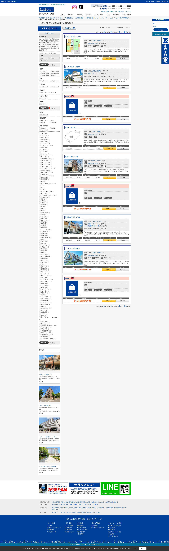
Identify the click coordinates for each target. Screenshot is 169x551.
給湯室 (43, 239)
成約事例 (111, 534)
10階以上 (44, 201)
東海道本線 (91, 43)
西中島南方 (73, 512)
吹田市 (73, 502)
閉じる (143, 548)
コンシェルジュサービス (48, 338)
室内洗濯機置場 (46, 237)
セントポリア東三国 (45, 405)
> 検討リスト (113, 11)
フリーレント (45, 272)
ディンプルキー (46, 327)
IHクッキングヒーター (48, 168)
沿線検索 (69, 527)
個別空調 (44, 227)
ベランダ (44, 151)
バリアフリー (45, 245)
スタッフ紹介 (98, 14)
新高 (80, 505)
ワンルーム (44, 71)
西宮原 (54, 505)
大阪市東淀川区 (65, 502)
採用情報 (80, 534)
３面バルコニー (46, 162)
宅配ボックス (45, 197)
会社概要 (116, 14)
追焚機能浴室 (45, 178)
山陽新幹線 (117, 507)
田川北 (101, 221)
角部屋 (43, 210)
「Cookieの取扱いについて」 (117, 548)
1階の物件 (44, 204)
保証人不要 (45, 260)
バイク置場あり (46, 297)
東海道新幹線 (109, 507)
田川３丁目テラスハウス (73, 36)
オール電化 (45, 157)
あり (50, 92)
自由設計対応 (45, 212)
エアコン (44, 314)
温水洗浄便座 (45, 304)
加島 (67, 505)
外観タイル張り (46, 166)
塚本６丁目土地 (70, 127)
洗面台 (43, 306)
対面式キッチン (46, 174)
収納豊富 (44, 321)
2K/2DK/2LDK (45, 73)
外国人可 (44, 277)
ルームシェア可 (46, 281)
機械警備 (44, 241)
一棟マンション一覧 (98, 527)
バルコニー (45, 153)
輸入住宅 (44, 249)
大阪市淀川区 (95, 40)
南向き (43, 208)
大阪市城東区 (109, 502)
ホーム (63, 14)
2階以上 (44, 199)
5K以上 (53, 75)
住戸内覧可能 (45, 336)
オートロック (45, 193)
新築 (50, 53)
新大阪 (54, 512)
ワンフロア (45, 216)
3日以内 (43, 122)
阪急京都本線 (82, 507)
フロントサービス (47, 333)
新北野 (89, 505)
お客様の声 (81, 532)
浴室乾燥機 (45, 180)
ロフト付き (45, 291)
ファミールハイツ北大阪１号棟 (48, 466)
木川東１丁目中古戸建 (46, 374)
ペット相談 (45, 136)
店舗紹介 (88, 14)
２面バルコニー (46, 160)
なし (55, 92)
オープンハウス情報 (115, 525)
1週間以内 (54, 122)
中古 (55, 53)
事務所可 (44, 222)
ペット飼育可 (45, 254)
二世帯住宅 (45, 270)
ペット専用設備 (46, 256)
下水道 (43, 252)
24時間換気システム (47, 159)
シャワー (44, 310)
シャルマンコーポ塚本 (72, 67)
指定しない (44, 53)
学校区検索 (70, 532)
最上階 (43, 206)
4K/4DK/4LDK (45, 75)
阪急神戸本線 (91, 507)
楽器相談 (44, 258)
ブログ (108, 14)
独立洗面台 (45, 312)
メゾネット (45, 149)
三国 (67, 512)
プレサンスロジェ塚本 (72, 248)
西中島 (75, 505)
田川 (100, 40)
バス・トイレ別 (46, 229)
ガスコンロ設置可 (47, 279)
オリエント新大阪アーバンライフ (49, 437)
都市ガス (44, 250)
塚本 (96, 43)
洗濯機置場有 (45, 300)
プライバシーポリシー (55, 527)
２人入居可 (45, 262)
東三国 (63, 505)
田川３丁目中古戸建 (71, 156)
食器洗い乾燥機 (46, 170)
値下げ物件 (44, 60)
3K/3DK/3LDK (55, 73)
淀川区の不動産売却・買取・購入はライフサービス (84, 519)
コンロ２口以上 (46, 302)
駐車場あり (45, 214)
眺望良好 (44, 147)
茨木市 (97, 502)
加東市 (102, 502)
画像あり (43, 128)
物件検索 (71, 14)
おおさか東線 (100, 507)
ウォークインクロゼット (48, 183)
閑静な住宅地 (45, 139)
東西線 (124, 507)
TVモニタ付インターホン (49, 195)
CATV (43, 189)
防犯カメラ (45, 329)
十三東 (84, 505)
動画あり (54, 128)
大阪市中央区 (90, 502)
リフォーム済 (45, 143)
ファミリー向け (46, 289)
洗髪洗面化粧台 (46, 308)
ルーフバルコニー (47, 155)
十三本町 (95, 505)
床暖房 (43, 181)
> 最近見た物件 (105, 11)
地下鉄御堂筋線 (56, 507)
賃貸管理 (95, 525)
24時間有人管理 (46, 331)
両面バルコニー (46, 164)
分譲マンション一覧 (115, 532)
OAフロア (44, 243)
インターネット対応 (47, 191)
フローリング (45, 231)
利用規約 (51, 529)
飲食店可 (44, 224)
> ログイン (128, 11)
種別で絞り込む (49, 33)
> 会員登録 (121, 11)
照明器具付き (45, 293)
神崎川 (83, 512)
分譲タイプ (45, 266)
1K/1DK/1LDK (55, 71)
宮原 (58, 505)
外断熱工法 (45, 247)
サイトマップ (52, 532)
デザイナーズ (45, 141)
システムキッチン (47, 172)
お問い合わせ (126, 14)
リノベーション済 (47, 145)
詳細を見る (109, 58)
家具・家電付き (46, 298)
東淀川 (92, 512)
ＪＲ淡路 (97, 512)
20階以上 (44, 203)
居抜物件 (44, 226)
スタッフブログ (82, 529)
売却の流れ (112, 529)
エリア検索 (70, 525)
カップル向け (45, 285)
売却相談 (80, 14)
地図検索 (69, 529)
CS (42, 185)
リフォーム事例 (113, 536)
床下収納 (44, 316)
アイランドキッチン (47, 176)
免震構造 (44, 233)
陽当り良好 (45, 137)
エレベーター (45, 220)
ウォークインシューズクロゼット (49, 318)
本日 (52, 120)
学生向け (44, 283)
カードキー (45, 274)
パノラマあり (44, 130)
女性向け (44, 287)
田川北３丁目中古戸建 (72, 217)
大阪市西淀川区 (80, 502)
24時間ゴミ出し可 (47, 334)
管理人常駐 (45, 268)
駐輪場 (43, 295)
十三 (97, 226)
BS (42, 187)
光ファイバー (45, 323)
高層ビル (44, 218)
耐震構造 (44, 235)
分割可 (43, 264)
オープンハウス (46, 275)
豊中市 (116, 502)
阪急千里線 (55, 509)
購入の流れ (112, 527)
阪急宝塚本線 (91, 226)
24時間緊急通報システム (49, 325)
